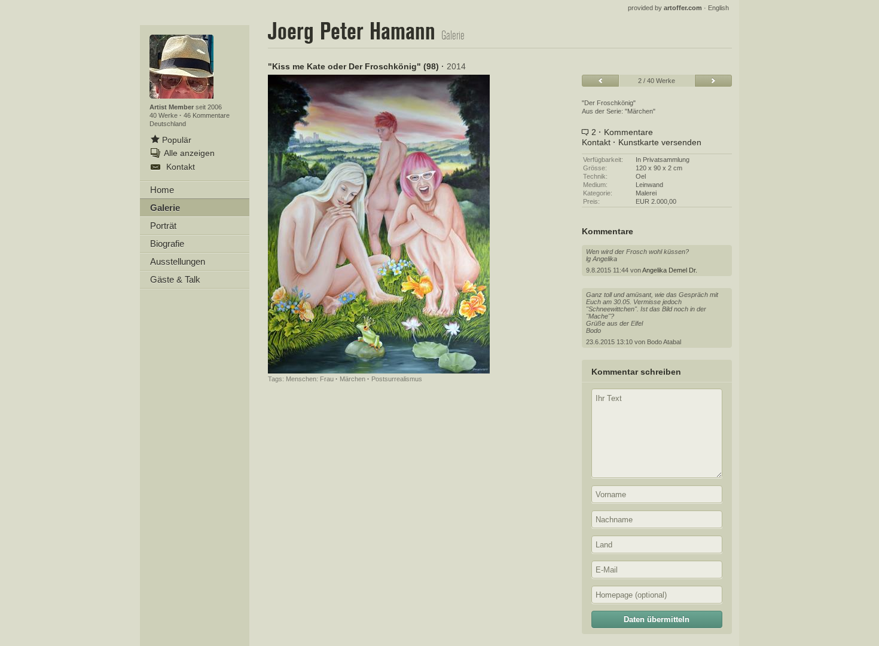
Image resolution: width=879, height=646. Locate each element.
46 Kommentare (207, 115)
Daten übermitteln (656, 619)
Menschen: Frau (310, 378)
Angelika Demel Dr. (669, 270)
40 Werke (164, 115)
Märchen (352, 378)
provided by (665, 7)
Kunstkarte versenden (659, 142)
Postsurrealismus (396, 378)
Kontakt (596, 142)
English (718, 7)
